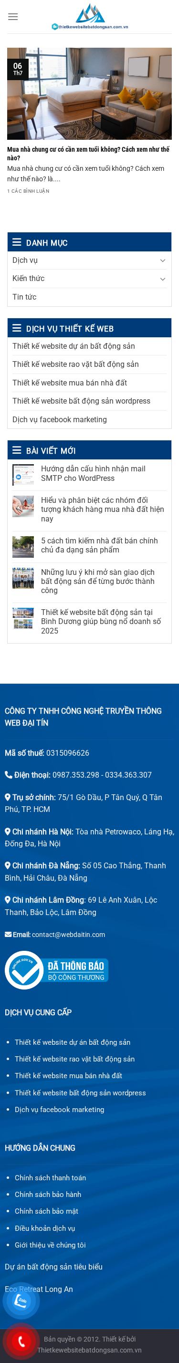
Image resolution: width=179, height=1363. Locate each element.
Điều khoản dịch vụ (45, 1228)
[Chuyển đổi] (163, 260)
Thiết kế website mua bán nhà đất (69, 382)
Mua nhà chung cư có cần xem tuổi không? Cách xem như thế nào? (88, 154)
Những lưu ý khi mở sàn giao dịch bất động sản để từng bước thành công (98, 581)
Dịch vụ (25, 260)
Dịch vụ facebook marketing (59, 419)
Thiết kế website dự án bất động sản (73, 346)
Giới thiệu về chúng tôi (50, 1245)
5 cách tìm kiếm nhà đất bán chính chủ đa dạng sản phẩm (99, 545)
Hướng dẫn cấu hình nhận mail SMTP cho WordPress (93, 473)
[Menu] (13, 16)
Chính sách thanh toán (50, 1178)
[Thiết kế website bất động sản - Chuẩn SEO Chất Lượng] (89, 16)
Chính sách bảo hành (48, 1194)
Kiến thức (28, 278)
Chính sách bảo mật (46, 1211)
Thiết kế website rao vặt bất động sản (75, 364)
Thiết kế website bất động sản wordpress (81, 401)
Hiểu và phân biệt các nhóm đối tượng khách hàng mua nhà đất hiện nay (102, 509)
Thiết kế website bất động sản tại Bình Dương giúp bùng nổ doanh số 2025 (101, 621)
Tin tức (24, 297)
